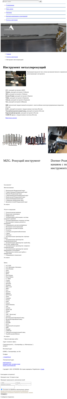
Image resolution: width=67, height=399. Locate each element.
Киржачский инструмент (13, 325)
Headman (8, 285)
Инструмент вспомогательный (14, 228)
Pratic (7, 301)
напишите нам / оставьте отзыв (11, 364)
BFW (7, 273)
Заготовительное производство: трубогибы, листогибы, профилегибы (17, 243)
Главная (8, 54)
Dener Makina (9, 277)
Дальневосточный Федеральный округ (17, 202)
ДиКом (8, 321)
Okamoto (8, 298)
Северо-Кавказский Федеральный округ (17, 195)
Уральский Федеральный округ (14, 198)
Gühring (8, 282)
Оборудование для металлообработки (16, 225)
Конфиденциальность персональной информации (14, 391)
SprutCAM (9, 309)
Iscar (7, 290)
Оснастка (8, 230)
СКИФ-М (8, 330)
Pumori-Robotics (10, 304)
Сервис (8, 233)
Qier (7, 306)
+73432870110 (7, 357)
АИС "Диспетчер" (11, 314)
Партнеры (9, 12)
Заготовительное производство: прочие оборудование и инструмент (16, 249)
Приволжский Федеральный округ (15, 197)
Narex (7, 296)
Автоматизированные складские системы (17, 220)
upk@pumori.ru (7, 362)
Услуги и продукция (11, 20)
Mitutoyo (8, 293)
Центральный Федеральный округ (15, 190)
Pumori (8, 303)
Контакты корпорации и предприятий (16, 16)
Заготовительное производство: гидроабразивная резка (14, 240)
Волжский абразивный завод (14, 319)
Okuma (8, 299)
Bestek (7, 272)
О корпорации (10, 5)
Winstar (8, 311)
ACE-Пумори (9, 269)
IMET (7, 288)
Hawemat (8, 283)
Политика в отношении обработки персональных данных (17, 392)
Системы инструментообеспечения (16, 231)
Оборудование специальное (13, 255)
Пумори (8, 329)
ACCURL (8, 265)
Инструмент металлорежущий (14, 226)
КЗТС (7, 324)
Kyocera (8, 291)
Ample (42, 369)
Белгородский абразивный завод (15, 317)
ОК (40, 1)
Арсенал (8, 316)
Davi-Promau (9, 275)
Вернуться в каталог (11, 118)
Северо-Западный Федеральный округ (16, 192)
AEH (7, 270)
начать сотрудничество (9, 365)
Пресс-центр (9, 9)
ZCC (7, 312)
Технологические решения (13, 212)
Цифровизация (10, 215)
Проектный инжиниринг (13, 214)
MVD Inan (9, 295)
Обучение (8, 235)
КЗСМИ (8, 322)
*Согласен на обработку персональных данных (16, 389)
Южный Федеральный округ (14, 193)
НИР (7, 327)
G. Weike (8, 278)
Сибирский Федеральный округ (15, 200)
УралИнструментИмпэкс (13, 334)
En (8, 36)
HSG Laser (9, 286)
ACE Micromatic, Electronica (13, 267)
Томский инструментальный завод (15, 332)
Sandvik (8, 308)
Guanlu (8, 280)
